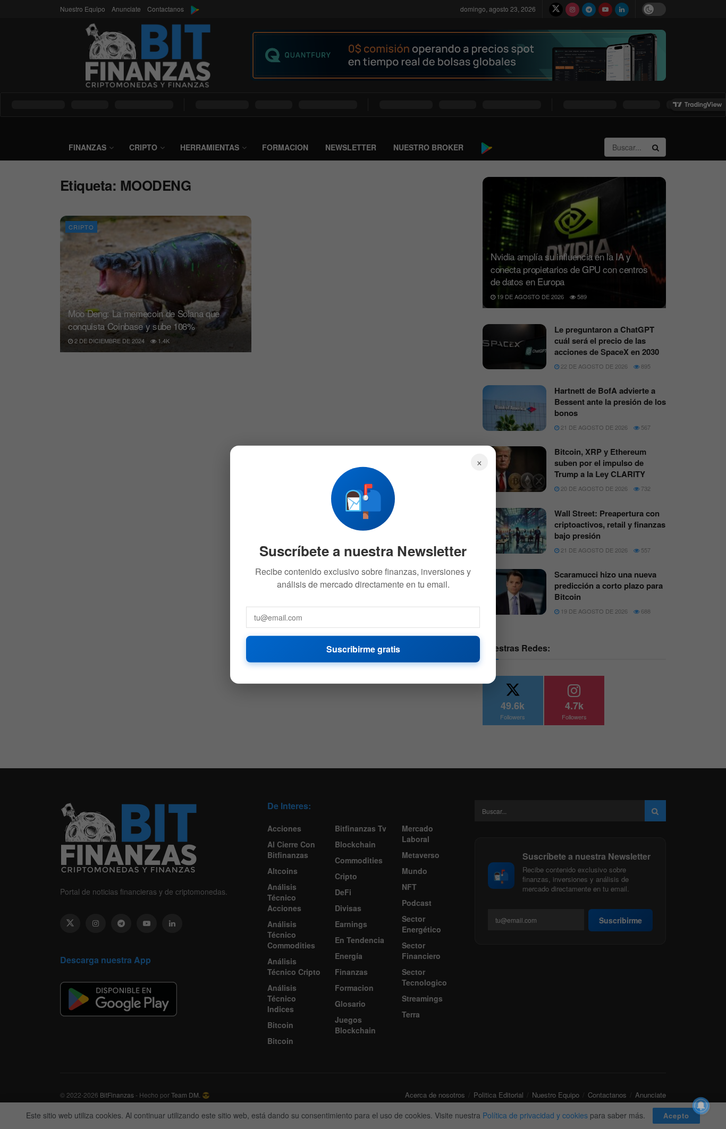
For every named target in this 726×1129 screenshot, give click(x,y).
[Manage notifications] (701, 1105)
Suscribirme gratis (363, 648)
